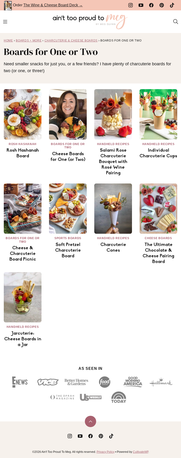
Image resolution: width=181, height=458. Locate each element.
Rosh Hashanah (23, 144)
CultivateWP (140, 452)
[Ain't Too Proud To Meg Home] (90, 21)
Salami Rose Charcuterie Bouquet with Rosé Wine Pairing (113, 161)
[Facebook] (151, 5)
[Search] (176, 22)
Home (8, 40)
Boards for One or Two (68, 145)
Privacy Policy (106, 452)
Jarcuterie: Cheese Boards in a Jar (22, 339)
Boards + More (28, 40)
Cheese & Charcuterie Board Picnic (22, 254)
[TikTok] (172, 5)
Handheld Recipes (113, 144)
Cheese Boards (158, 238)
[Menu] (5, 22)
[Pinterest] (161, 5)
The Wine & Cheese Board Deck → (53, 5)
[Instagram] (130, 5)
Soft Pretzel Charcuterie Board (68, 250)
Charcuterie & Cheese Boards (71, 40)
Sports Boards (67, 238)
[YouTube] (141, 5)
